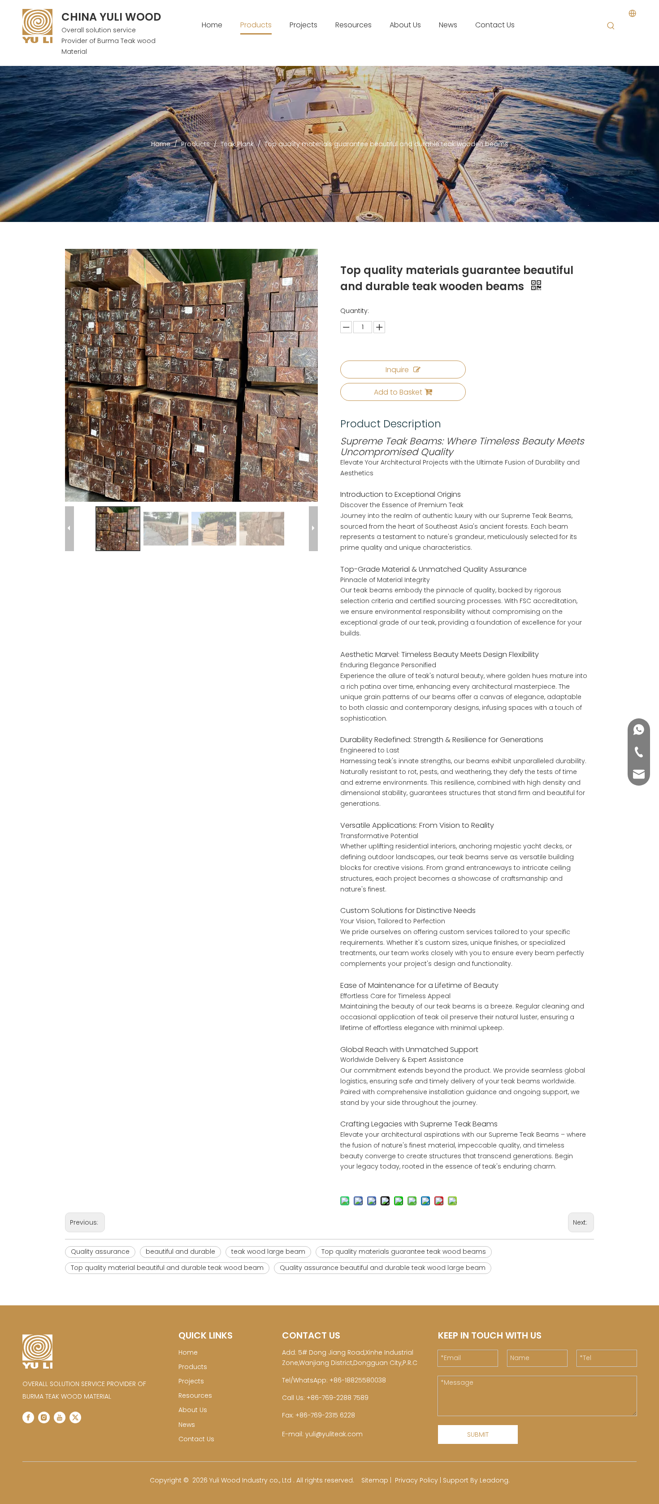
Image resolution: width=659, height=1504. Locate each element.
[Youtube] (59, 1417)
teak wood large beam (268, 1251)
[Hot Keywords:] (611, 26)
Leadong (494, 1480)
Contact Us (196, 1438)
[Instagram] (44, 1417)
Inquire (397, 370)
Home (188, 1352)
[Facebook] (28, 1417)
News (186, 1424)
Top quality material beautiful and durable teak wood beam (167, 1267)
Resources (195, 1395)
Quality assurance (100, 1251)
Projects (191, 1381)
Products (192, 1366)
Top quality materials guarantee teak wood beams (403, 1251)
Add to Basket (398, 392)
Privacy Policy (416, 1480)
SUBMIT (478, 1434)
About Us (192, 1409)
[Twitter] (75, 1417)
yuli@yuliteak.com (334, 1434)
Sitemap (374, 1480)
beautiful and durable (180, 1251)
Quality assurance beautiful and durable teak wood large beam (383, 1267)
